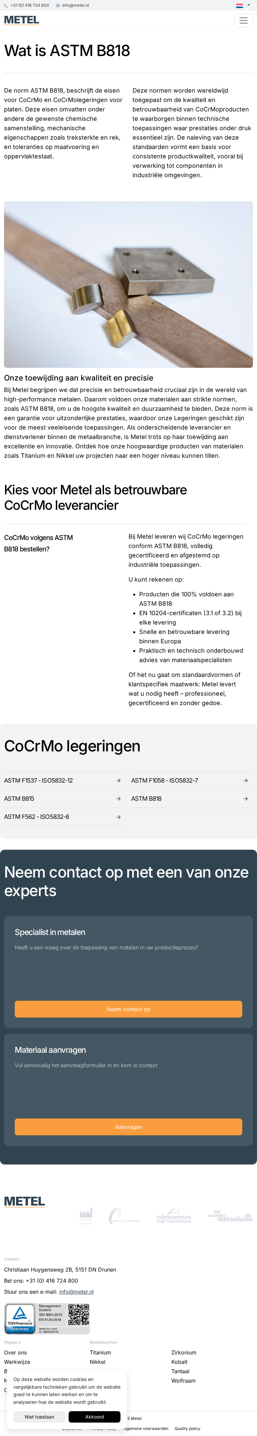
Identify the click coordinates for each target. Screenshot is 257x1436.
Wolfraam (183, 1380)
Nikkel (97, 1361)
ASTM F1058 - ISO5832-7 (164, 780)
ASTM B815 (19, 798)
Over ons (15, 1352)
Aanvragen (128, 1127)
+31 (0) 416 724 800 (29, 5)
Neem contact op (128, 1009)
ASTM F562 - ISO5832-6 (36, 816)
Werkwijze (17, 1361)
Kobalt (179, 1361)
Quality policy (187, 1428)
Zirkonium (183, 1352)
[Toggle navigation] (243, 20)
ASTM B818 (146, 798)
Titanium (100, 1352)
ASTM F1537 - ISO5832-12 (38, 780)
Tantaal (180, 1371)
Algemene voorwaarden (146, 1428)
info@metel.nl (75, 5)
